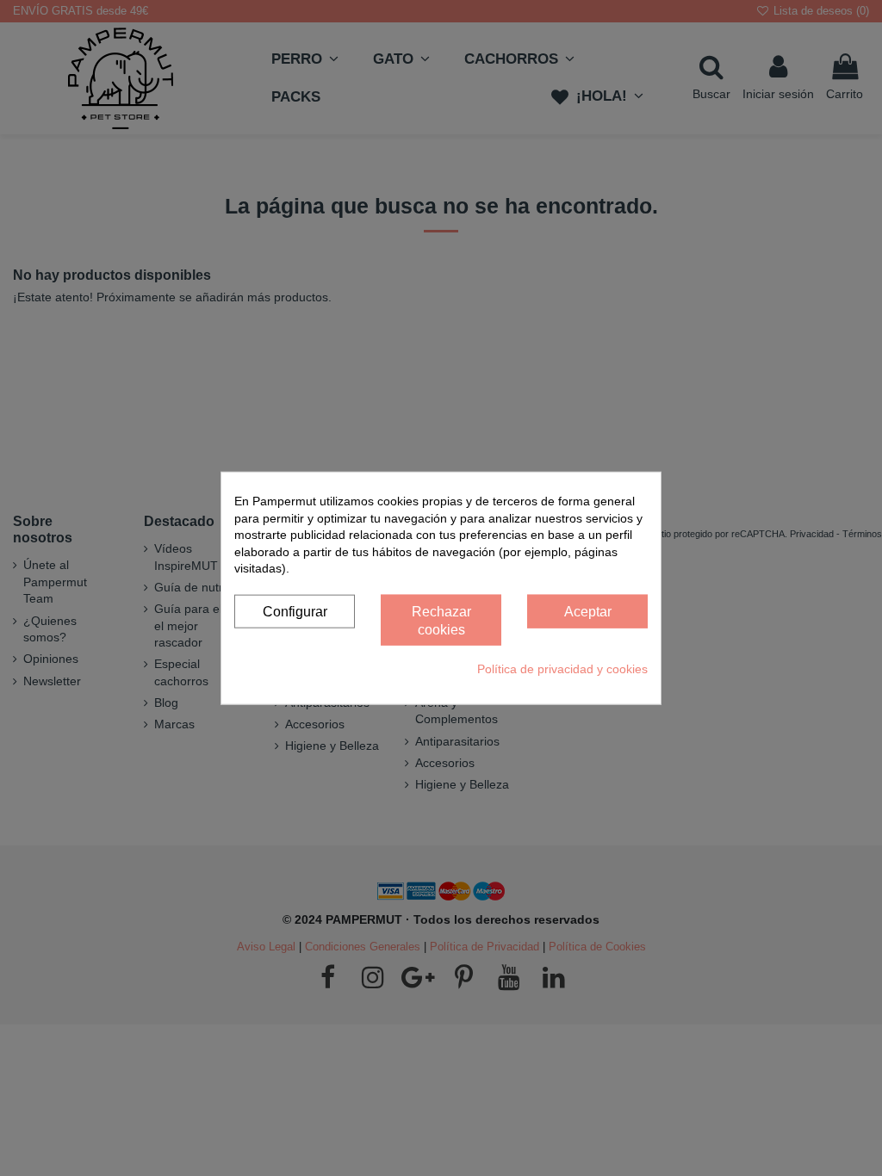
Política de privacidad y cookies (562, 669)
